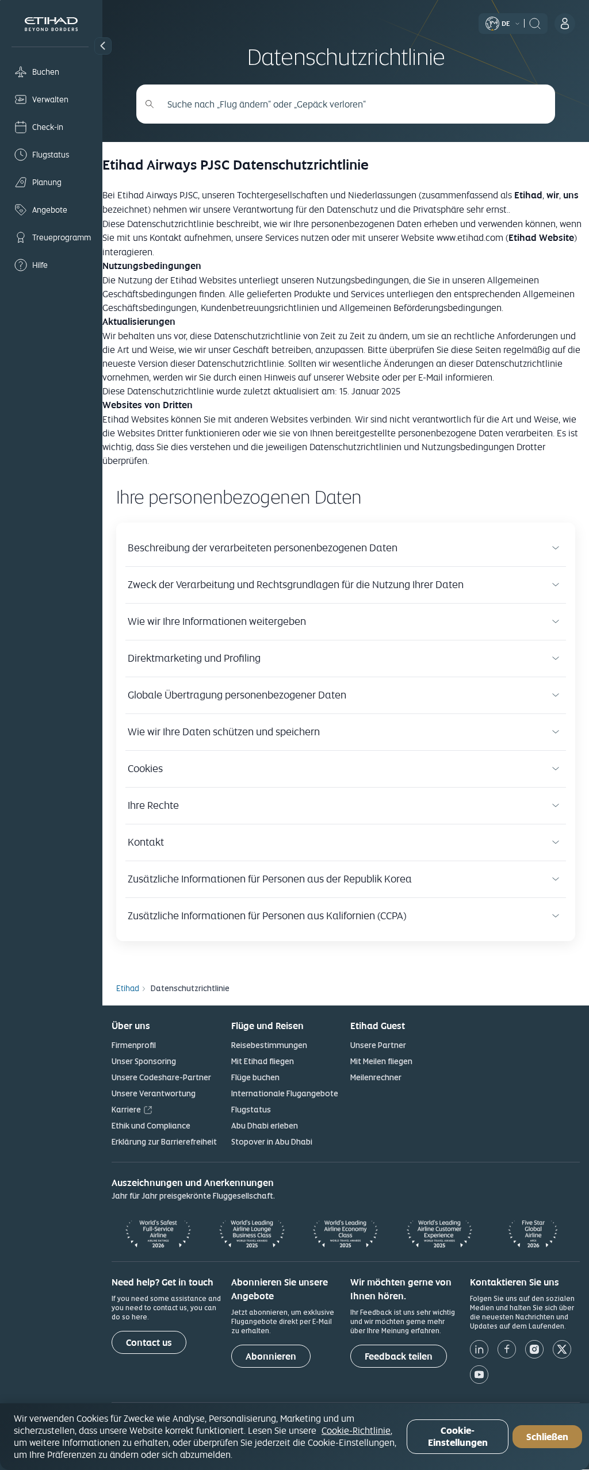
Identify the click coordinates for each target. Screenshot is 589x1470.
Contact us (149, 1343)
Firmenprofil (134, 1045)
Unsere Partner (378, 1045)
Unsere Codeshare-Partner (161, 1077)
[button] (103, 46)
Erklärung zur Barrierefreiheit (164, 1142)
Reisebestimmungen (269, 1045)
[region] (294, 1436)
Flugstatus (251, 1109)
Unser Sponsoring (144, 1061)
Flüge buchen (255, 1077)
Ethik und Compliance (151, 1125)
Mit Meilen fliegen (381, 1061)
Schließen (547, 1437)
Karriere (126, 1109)
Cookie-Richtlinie (356, 1430)
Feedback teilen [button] (399, 1356)
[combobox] (352, 104)
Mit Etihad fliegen (262, 1061)
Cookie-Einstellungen (458, 1437)
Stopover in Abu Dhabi (271, 1142)
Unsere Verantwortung (154, 1093)
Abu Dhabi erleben (264, 1125)
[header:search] (535, 22)
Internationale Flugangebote (284, 1093)
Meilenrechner (375, 1077)
